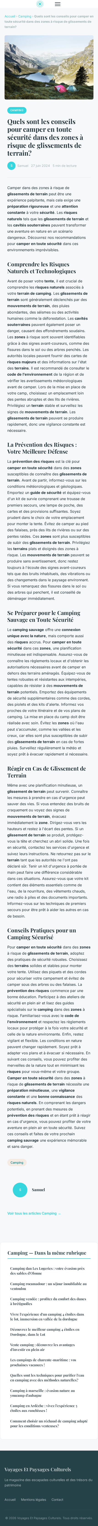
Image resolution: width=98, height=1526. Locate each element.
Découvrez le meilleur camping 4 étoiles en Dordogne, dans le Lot (44, 1331)
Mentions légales (33, 1499)
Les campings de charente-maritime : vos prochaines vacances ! (43, 1362)
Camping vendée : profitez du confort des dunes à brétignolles (48, 1301)
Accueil (10, 16)
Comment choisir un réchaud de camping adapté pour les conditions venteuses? (49, 1423)
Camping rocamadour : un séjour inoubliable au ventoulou (48, 1286)
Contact (57, 1499)
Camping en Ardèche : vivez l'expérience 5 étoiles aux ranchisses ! (43, 1408)
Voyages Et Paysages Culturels (38, 1469)
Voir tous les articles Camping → (34, 1213)
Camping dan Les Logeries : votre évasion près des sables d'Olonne (47, 1270)
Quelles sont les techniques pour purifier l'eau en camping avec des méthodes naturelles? (47, 1377)
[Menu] (57, 4)
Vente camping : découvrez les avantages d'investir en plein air (42, 1347)
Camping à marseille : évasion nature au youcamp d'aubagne (42, 1393)
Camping (24, 16)
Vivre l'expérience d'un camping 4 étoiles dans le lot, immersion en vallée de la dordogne (47, 1316)
